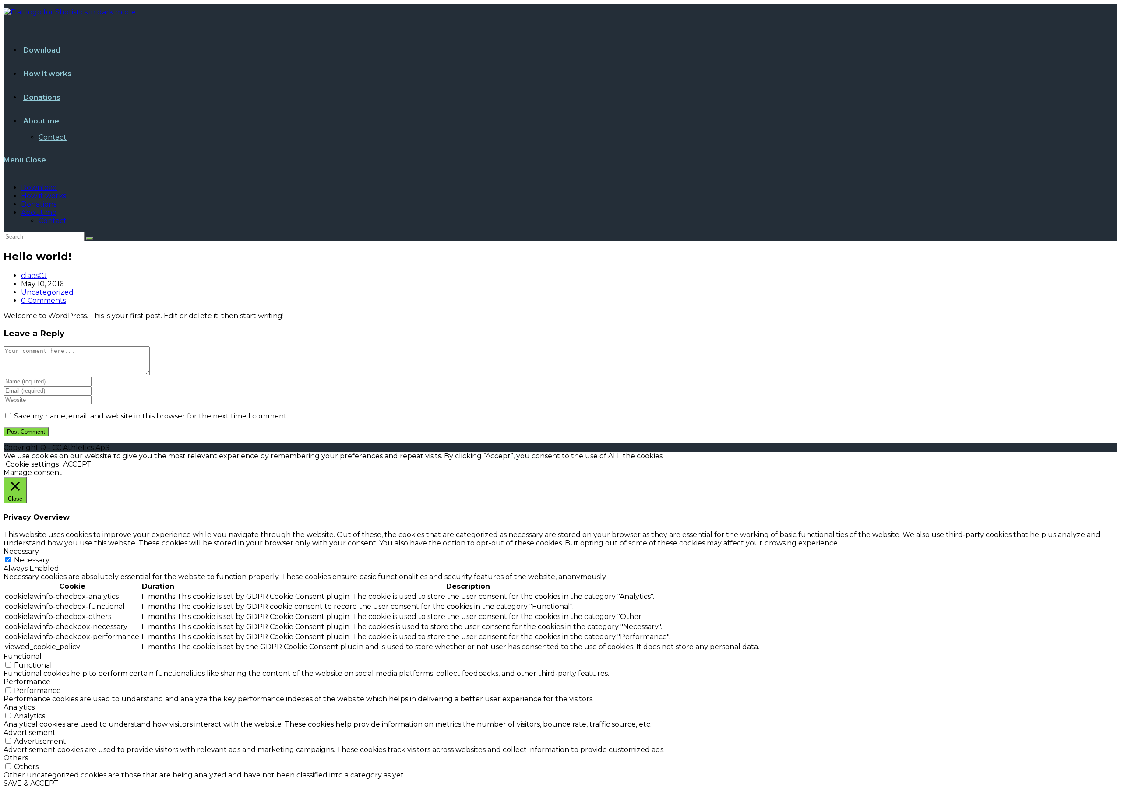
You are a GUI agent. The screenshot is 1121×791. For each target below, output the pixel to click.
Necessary (31, 560)
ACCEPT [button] (77, 464)
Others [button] (16, 758)
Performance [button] (27, 682)
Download (39, 187)
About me (38, 212)
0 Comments (43, 300)
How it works (43, 196)
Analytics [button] (19, 707)
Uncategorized (47, 292)
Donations (38, 204)
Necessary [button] (21, 551)
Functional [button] (23, 656)
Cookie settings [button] (32, 464)
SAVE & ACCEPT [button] (31, 783)
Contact (53, 221)
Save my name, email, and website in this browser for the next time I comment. (151, 416)
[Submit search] (89, 238)
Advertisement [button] (30, 732)
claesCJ (34, 275)
